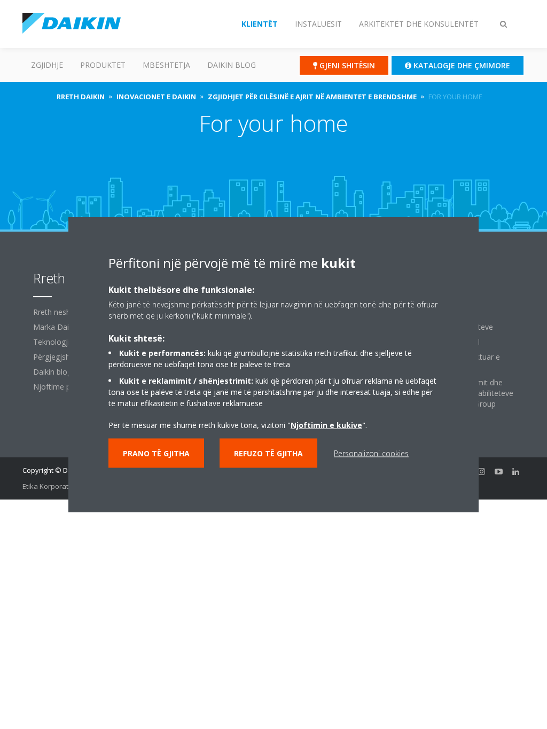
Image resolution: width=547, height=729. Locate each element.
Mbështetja (166, 65)
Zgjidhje (47, 65)
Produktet (103, 65)
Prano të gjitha (156, 453)
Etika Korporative (50, 486)
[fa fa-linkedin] (516, 471)
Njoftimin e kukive (326, 425)
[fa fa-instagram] (481, 471)
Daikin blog (231, 65)
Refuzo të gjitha (268, 453)
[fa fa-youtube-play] (498, 471)
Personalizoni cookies (371, 453)
